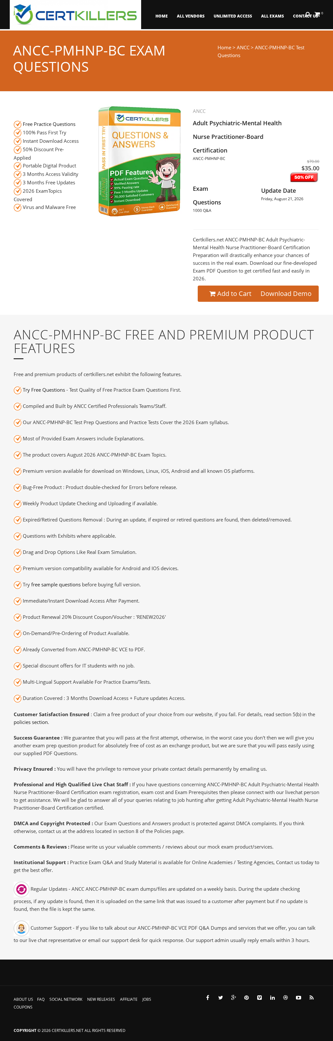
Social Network (65, 999)
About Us (23, 999)
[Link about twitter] (220, 997)
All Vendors (191, 16)
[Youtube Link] (298, 997)
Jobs (146, 999)
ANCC (243, 47)
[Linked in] (272, 997)
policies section (31, 722)
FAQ (41, 999)
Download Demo (286, 293)
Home (161, 16)
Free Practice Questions (49, 124)
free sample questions (56, 584)
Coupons (23, 1007)
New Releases (101, 999)
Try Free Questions (44, 389)
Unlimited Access (233, 16)
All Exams (272, 16)
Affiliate (129, 999)
